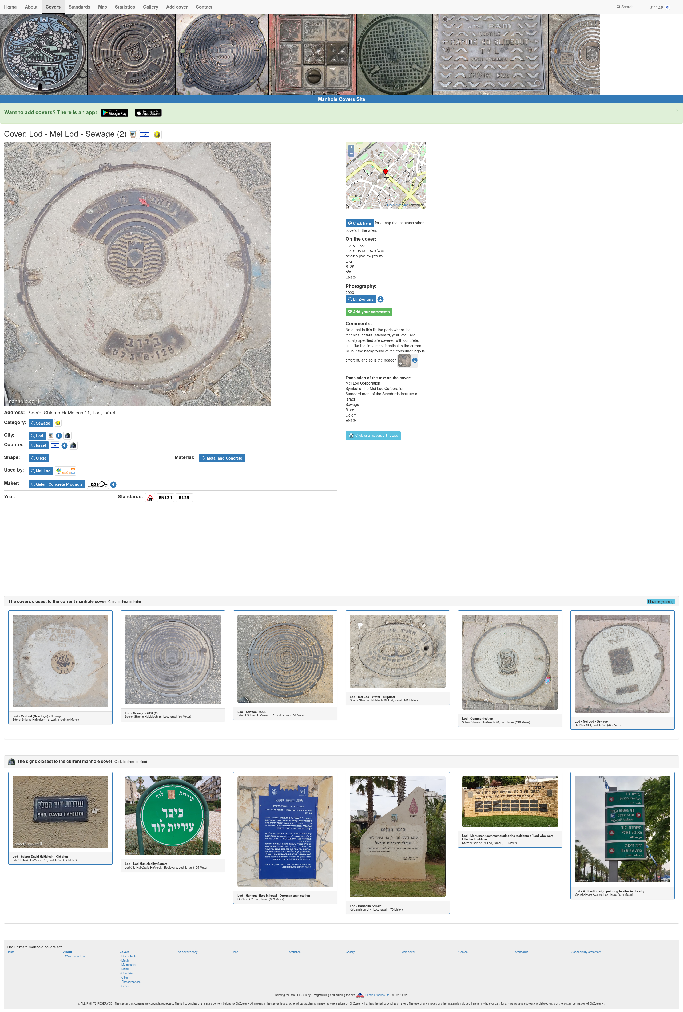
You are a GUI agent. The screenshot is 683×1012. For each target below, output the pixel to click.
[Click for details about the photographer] (380, 298)
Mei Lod (43, 470)
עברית (657, 6)
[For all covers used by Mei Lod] (65, 470)
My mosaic (128, 964)
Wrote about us (75, 956)
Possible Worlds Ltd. (377, 995)
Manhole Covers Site (341, 99)
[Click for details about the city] (59, 434)
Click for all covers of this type (376, 435)
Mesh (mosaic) (662, 601)
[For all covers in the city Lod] (133, 133)
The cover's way (187, 952)
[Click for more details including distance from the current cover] (415, 360)
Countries (127, 973)
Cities (125, 977)
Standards (79, 6)
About (31, 6)
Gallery (150, 6)
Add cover (177, 6)
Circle (40, 458)
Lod (39, 435)
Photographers (131, 981)
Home (10, 6)
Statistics (125, 6)
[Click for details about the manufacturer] (113, 483)
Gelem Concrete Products (59, 484)
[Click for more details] (60, 661)
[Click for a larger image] (170, 274)
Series (125, 986)
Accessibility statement (586, 952)
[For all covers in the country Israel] (144, 133)
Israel (40, 445)
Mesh (125, 960)
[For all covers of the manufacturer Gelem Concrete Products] (98, 483)
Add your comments (371, 311)
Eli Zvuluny (363, 299)
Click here (361, 223)
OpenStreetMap (397, 205)
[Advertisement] (341, 545)
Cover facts (129, 956)
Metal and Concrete (224, 458)
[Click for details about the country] (64, 444)
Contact (204, 6)
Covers (53, 6)
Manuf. (125, 969)
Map (102, 6)
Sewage (42, 423)
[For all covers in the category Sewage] (157, 133)
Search (626, 6)
